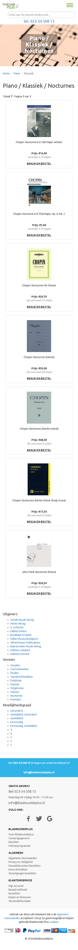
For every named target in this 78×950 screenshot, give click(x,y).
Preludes (15, 699)
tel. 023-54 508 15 (39, 21)
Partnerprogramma (19, 845)
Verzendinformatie (19, 901)
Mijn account (16, 885)
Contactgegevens (19, 838)
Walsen (14, 691)
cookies (53, 921)
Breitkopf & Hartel (21, 634)
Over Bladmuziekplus (21, 834)
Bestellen (14, 893)
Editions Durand (19, 653)
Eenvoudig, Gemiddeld (23, 725)
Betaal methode (18, 889)
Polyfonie (16, 680)
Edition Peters (18, 631)
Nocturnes (16, 695)
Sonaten (15, 665)
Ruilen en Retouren (20, 897)
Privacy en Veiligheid (21, 861)
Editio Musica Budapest (24, 638)
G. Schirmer (17, 627)
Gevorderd (16, 710)
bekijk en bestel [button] (39, 163)
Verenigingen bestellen (22, 873)
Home (6, 73)
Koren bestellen (18, 869)
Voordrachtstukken (21, 676)
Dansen (15, 684)
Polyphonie (17, 688)
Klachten (14, 842)
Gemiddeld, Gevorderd (23, 714)
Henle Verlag (18, 623)
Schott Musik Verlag (22, 619)
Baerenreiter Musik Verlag (25, 646)
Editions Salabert (20, 650)
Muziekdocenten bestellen (25, 865)
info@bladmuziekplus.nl (39, 772)
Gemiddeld (16, 718)
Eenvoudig (16, 722)
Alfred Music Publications (25, 642)
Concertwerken (19, 669)
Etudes (14, 672)
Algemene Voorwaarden (23, 858)
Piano (17, 73)
